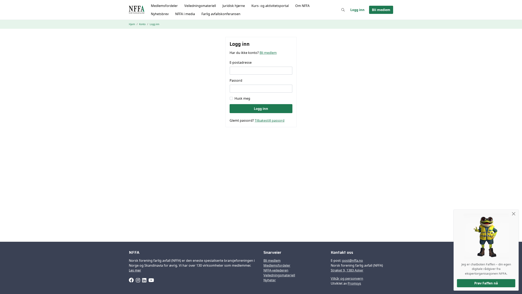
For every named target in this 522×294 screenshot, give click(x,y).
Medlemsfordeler (164, 5)
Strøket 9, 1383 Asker (347, 270)
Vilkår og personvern (347, 278)
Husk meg (242, 98)
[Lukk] (513, 213)
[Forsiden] (136, 10)
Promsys (354, 283)
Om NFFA (302, 5)
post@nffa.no (352, 260)
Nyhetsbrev (160, 14)
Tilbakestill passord (269, 120)
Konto (142, 24)
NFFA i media (185, 14)
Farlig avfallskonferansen (220, 14)
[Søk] (342, 10)
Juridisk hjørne (233, 5)
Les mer (135, 270)
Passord (236, 80)
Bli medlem (381, 10)
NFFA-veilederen (275, 270)
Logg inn (357, 10)
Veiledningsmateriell (200, 5)
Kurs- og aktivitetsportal (270, 5)
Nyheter (269, 280)
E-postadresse (241, 62)
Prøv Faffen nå (486, 283)
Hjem (132, 24)
